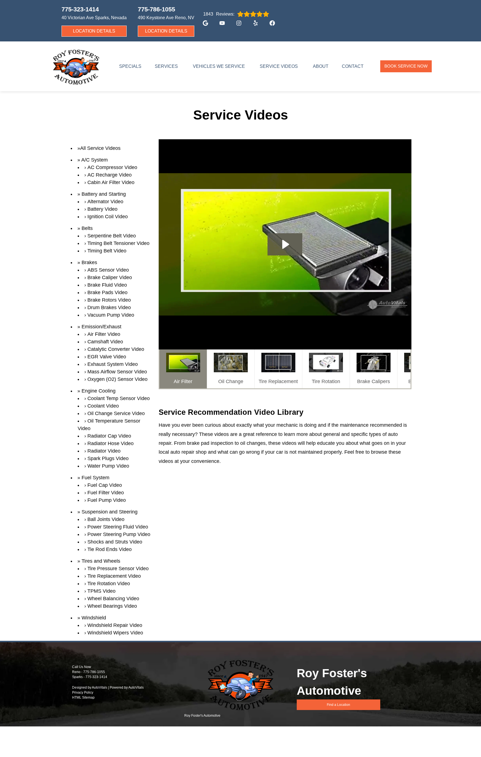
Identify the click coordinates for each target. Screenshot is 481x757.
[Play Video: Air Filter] (285, 244)
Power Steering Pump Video (118, 534)
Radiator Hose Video (110, 443)
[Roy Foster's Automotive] (75, 66)
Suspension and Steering (110, 512)
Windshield (94, 618)
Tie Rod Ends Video (109, 549)
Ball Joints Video (105, 519)
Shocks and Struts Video (114, 542)
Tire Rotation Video (108, 583)
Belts (87, 228)
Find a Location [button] (338, 705)
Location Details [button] (94, 31)
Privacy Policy (82, 692)
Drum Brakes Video (109, 307)
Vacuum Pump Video (110, 315)
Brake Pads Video (107, 292)
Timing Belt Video (106, 251)
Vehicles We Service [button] (219, 66)
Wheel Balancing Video (113, 598)
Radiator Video (104, 451)
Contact (353, 66)
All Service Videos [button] (100, 148)
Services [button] (166, 66)
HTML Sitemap (83, 697)
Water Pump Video (108, 466)
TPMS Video (101, 591)
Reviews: (218, 14)
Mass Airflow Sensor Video (117, 371)
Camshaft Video (105, 341)
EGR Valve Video (106, 356)
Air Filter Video (103, 334)
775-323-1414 (96, 677)
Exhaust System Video (112, 364)
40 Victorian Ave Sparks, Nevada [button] (94, 17)
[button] (202, 25)
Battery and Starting (104, 194)
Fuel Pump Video (106, 500)
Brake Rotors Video (109, 300)
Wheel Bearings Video (112, 606)
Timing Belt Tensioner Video (118, 243)
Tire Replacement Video (114, 576)
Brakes (89, 262)
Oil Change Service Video (116, 413)
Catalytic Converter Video (115, 349)
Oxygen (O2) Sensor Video (117, 379)
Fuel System (95, 477)
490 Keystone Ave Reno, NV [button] (166, 17)
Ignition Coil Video (107, 216)
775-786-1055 (94, 672)
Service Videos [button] (279, 66)
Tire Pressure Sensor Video (118, 568)
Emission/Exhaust (101, 326)
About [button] (320, 66)
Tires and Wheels (101, 561)
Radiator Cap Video (109, 436)
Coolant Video (103, 406)
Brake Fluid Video (107, 285)
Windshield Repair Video (114, 625)
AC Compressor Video (112, 167)
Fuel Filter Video (105, 492)
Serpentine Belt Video (111, 236)
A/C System (94, 160)
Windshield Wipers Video (115, 633)
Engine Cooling (99, 391)
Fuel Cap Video (104, 485)
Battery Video (102, 209)
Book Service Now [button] (406, 66)
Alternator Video (105, 201)
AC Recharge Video (109, 175)
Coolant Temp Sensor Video (118, 398)
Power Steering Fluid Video (117, 527)
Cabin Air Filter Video (110, 182)
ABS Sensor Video (108, 270)
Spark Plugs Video (108, 458)
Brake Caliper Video (109, 277)
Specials (130, 66)
